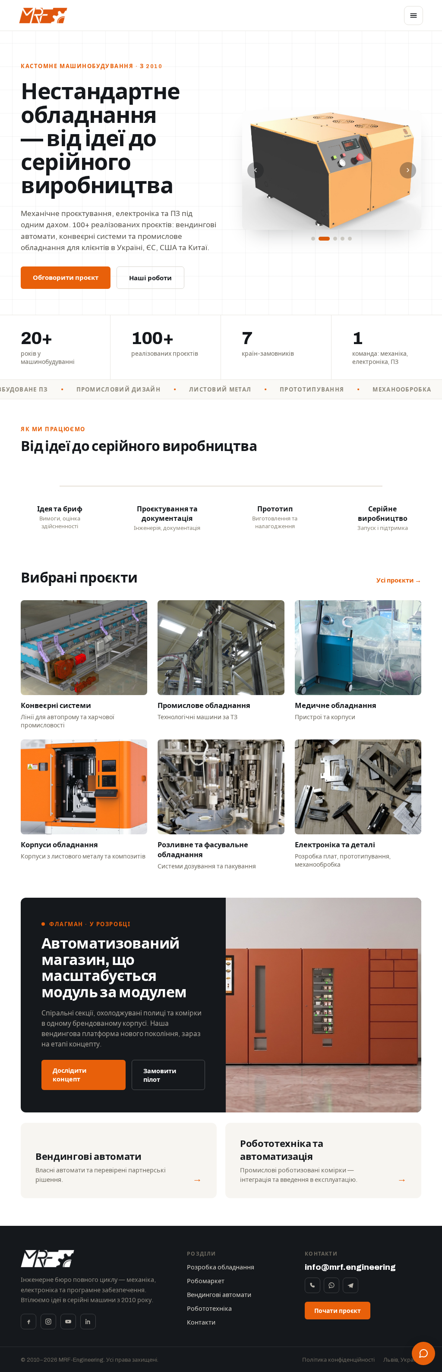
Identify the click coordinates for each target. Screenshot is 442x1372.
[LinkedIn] (88, 1321)
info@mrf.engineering (350, 1267)
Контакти (201, 1322)
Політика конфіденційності (338, 1360)
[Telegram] (350, 1285)
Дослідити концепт (69, 1075)
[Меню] (413, 15)
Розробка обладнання (220, 1267)
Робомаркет (205, 1281)
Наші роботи (150, 278)
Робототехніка (209, 1308)
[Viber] (312, 1285)
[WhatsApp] (331, 1285)
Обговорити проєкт (65, 277)
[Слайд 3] (331, 239)
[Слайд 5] (350, 239)
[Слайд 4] (342, 239)
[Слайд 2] (320, 239)
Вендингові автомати (219, 1294)
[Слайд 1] (313, 239)
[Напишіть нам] (423, 1353)
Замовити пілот (159, 1075)
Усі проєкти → (398, 580)
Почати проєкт (337, 1311)
